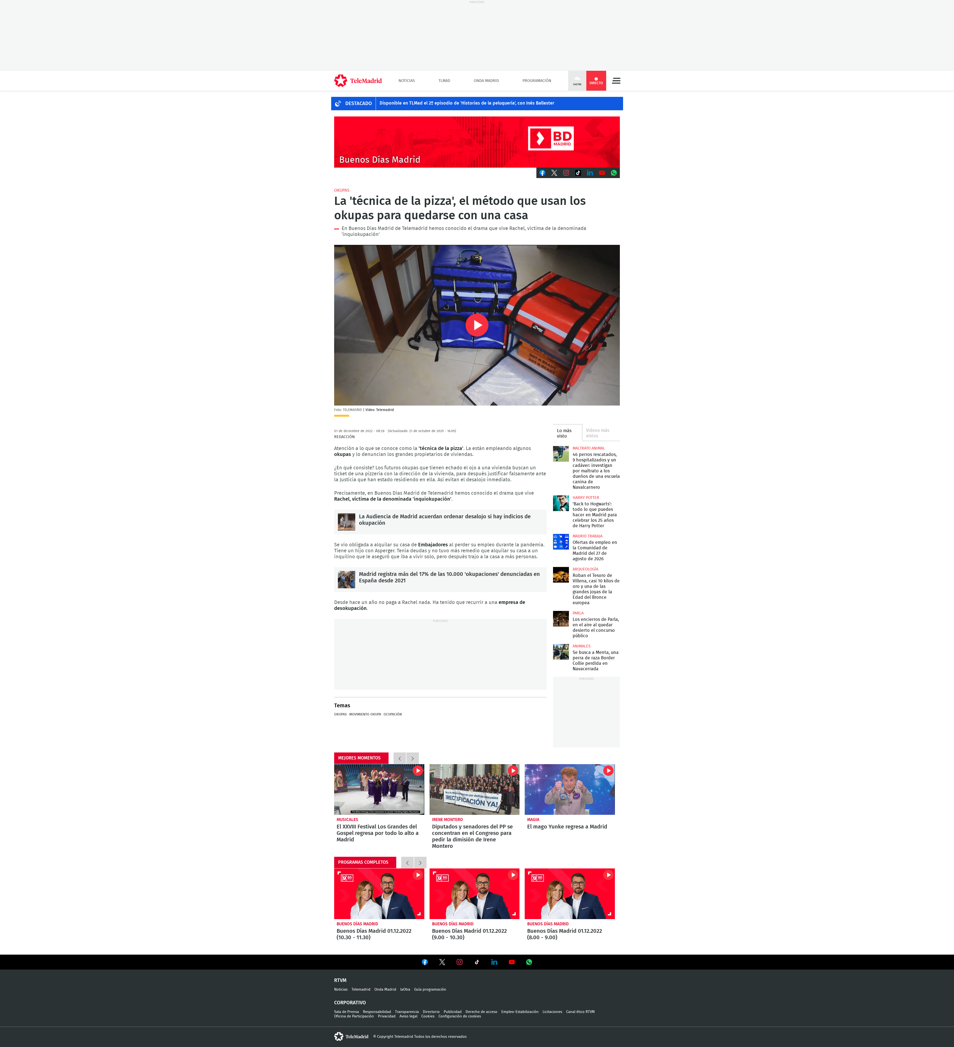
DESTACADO (358, 103)
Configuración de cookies (459, 1016)
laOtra (405, 989)
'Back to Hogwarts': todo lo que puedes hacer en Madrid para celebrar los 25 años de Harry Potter (561, 503)
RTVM (340, 980)
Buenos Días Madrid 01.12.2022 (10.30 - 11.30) (379, 893)
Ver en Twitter (442, 963)
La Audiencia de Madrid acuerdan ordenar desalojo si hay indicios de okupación (346, 522)
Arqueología (585, 569)
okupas (341, 190)
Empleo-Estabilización (520, 1012)
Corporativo (350, 1002)
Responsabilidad (377, 1012)
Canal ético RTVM (580, 1012)
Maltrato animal (589, 448)
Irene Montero (447, 820)
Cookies (428, 1016)
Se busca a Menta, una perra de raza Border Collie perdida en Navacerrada (561, 652)
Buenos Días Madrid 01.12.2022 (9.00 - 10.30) (475, 893)
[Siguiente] (412, 758)
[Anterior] (400, 758)
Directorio (431, 1012)
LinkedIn (590, 173)
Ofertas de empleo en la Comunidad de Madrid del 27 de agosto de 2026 (561, 542)
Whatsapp (614, 173)
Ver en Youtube (512, 962)
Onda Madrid (486, 81)
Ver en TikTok (477, 963)
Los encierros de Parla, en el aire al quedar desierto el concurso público (561, 619)
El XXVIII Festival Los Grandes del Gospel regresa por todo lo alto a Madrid (379, 789)
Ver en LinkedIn (494, 962)
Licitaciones (552, 1012)
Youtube (602, 173)
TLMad (444, 81)
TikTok (578, 173)
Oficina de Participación (354, 1016)
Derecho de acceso (481, 1012)
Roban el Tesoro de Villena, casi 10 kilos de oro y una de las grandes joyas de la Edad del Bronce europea (561, 575)
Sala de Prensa (346, 1012)
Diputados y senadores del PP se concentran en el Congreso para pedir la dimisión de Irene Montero (475, 789)
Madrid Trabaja (587, 536)
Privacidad (387, 1016)
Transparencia (407, 1012)
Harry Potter (586, 498)
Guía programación (430, 989)
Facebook (542, 173)
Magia (533, 820)
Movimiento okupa (365, 714)
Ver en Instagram (460, 962)
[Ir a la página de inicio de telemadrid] (358, 81)
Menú (616, 81)
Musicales (347, 820)
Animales (582, 646)
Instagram (566, 173)
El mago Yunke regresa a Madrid (570, 789)
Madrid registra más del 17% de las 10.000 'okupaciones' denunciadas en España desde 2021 (346, 579)
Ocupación (393, 714)
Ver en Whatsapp (529, 962)
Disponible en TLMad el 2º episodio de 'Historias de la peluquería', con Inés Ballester (467, 103)
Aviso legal (408, 1016)
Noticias (406, 81)
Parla (578, 613)
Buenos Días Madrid (357, 924)
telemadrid (351, 1036)
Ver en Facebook (425, 963)
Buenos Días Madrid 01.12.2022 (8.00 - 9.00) (570, 893)
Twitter (554, 173)
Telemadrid (361, 989)
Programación (536, 81)
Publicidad (453, 1012)
